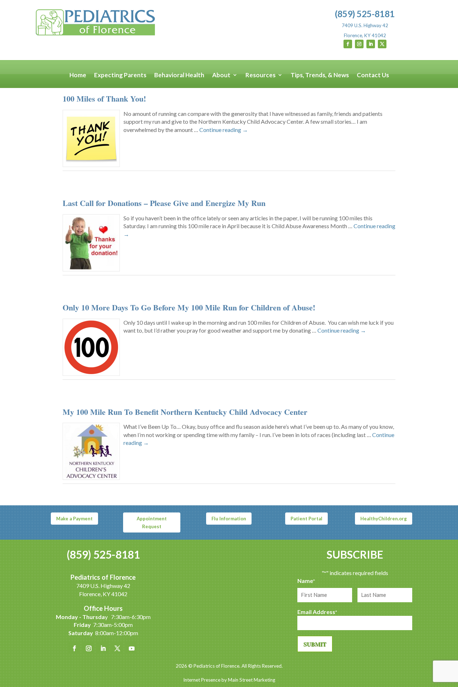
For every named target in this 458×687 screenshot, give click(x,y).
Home (77, 75)
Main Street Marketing (251, 680)
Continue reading (223, 129)
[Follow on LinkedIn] (370, 44)
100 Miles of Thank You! (104, 98)
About (221, 75)
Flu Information (228, 518)
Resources (260, 75)
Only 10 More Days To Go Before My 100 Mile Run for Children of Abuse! (189, 307)
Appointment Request (152, 522)
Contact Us (373, 75)
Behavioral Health (179, 75)
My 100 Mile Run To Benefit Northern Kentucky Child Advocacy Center (185, 412)
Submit (314, 644)
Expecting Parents (120, 75)
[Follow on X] (382, 44)
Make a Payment (74, 518)
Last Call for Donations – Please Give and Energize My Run (164, 203)
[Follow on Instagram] (359, 44)
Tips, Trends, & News (320, 75)
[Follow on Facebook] (348, 44)
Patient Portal (306, 518)
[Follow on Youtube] (131, 648)
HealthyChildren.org (383, 518)
